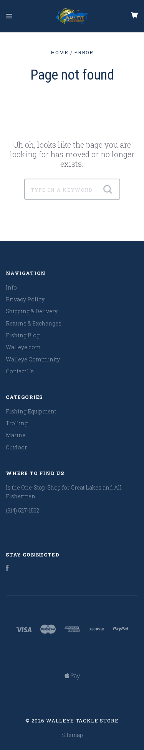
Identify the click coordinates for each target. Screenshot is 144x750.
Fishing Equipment (31, 411)
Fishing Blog (23, 335)
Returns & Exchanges (33, 323)
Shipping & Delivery (32, 311)
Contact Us (20, 371)
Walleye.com (23, 347)
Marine (15, 435)
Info (11, 287)
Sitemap (72, 735)
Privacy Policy (25, 299)
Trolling (17, 423)
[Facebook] (7, 569)
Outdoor (16, 447)
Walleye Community (33, 359)
